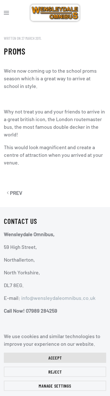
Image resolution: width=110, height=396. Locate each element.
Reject (55, 372)
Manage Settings (55, 386)
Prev (16, 193)
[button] (6, 12)
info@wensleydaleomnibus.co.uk (58, 298)
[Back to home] (55, 12)
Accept (55, 358)
